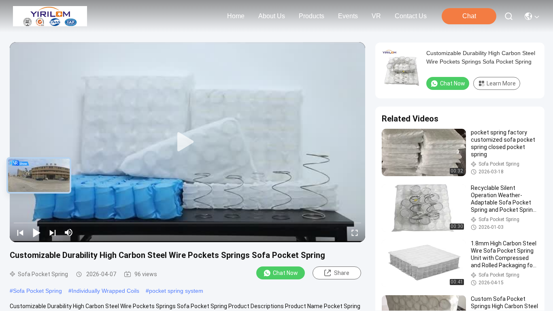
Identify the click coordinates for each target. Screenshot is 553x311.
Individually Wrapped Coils (105, 291)
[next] (53, 232)
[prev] (20, 232)
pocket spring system (176, 291)
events (348, 16)
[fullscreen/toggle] (355, 232)
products (311, 16)
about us (271, 16)
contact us (411, 16)
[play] (187, 142)
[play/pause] (36, 232)
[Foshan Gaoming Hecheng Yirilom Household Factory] (50, 16)
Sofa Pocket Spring (37, 291)
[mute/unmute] (69, 232)
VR (376, 16)
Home (236, 16)
